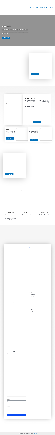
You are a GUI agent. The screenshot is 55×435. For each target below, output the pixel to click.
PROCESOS (51, 7)
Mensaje (8, 408)
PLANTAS (41, 7)
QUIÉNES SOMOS (35, 7)
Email (8, 401)
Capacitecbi (35, 433)
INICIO (31, 7)
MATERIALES (46, 7)
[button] (16, 80)
